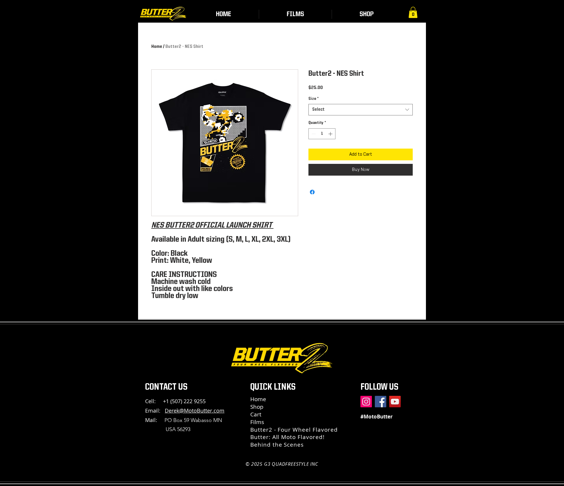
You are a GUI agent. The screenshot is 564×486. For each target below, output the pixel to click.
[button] (413, 12)
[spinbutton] (322, 134)
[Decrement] (313, 134)
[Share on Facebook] (312, 192)
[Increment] (331, 134)
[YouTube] (395, 401)
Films (257, 422)
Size (313, 99)
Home (156, 46)
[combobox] (360, 109)
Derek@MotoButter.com (194, 410)
